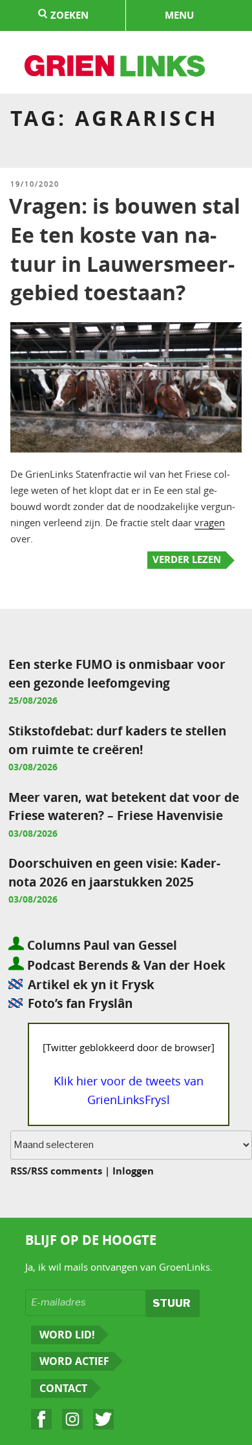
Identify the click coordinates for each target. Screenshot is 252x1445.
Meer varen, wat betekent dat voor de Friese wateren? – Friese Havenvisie (123, 806)
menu (179, 15)
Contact (63, 1388)
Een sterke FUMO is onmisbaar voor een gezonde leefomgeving (117, 673)
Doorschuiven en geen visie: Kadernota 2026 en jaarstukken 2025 (114, 872)
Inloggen (133, 1171)
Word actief (74, 1361)
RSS (18, 1171)
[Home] (115, 68)
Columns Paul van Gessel (100, 945)
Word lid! (67, 1334)
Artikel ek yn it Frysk (91, 984)
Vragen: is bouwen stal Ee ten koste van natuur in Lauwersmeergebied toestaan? (124, 249)
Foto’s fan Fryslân (80, 1003)
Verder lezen (186, 559)
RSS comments (66, 1171)
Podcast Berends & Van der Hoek (125, 965)
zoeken (68, 15)
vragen (209, 522)
